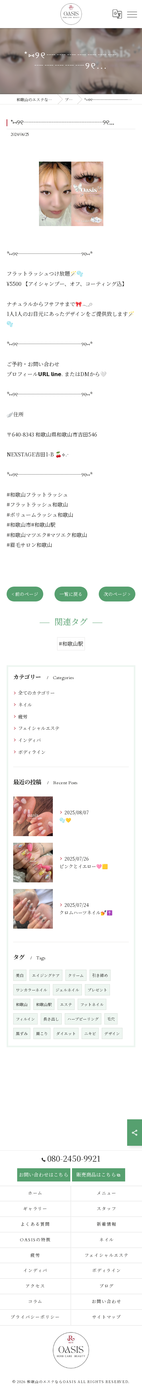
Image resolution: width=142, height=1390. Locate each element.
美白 (20, 975)
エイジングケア (46, 975)
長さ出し (51, 1019)
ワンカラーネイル (31, 989)
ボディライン (32, 752)
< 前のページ (25, 594)
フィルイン (25, 1019)
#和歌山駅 (71, 643)
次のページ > (117, 594)
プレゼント (97, 989)
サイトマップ (106, 1317)
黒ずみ (22, 1033)
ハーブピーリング (83, 1019)
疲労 (22, 716)
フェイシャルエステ (38, 728)
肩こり (42, 1033)
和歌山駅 (44, 1004)
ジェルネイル (67, 989)
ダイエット (66, 1033)
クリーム (76, 975)
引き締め (100, 975)
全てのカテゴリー (36, 692)
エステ (66, 1004)
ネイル (25, 704)
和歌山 (22, 1004)
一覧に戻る (71, 594)
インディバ (29, 740)
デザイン (112, 1033)
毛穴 (111, 1019)
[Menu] (131, 14)
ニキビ (90, 1033)
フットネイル (92, 1004)
